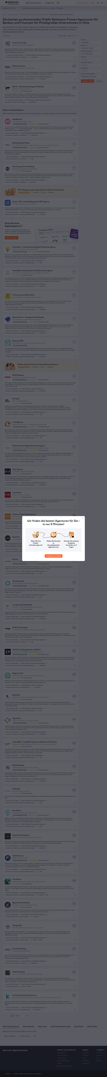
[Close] (83, 518)
